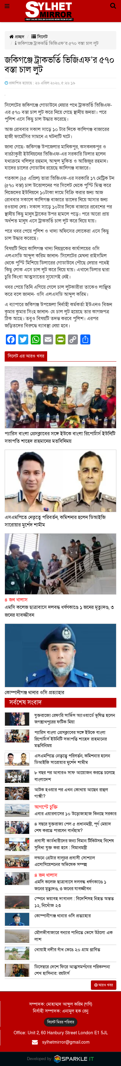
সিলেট (41, 37)
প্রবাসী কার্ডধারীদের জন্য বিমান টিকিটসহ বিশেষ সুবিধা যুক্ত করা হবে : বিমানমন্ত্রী (74, 844)
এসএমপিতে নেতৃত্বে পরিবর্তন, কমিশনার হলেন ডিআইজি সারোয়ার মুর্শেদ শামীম (72, 759)
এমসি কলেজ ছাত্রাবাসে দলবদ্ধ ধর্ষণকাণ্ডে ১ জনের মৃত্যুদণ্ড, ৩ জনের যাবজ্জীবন (59, 607)
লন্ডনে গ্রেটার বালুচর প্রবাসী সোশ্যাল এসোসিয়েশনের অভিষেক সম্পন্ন (64, 861)
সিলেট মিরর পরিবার (60, 1022)
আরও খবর (105, 985)
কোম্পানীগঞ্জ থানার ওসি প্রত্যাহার (34, 692)
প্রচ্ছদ (19, 37)
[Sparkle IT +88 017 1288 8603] (74, 1058)
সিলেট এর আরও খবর (26, 356)
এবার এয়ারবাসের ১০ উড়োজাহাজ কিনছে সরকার (75, 810)
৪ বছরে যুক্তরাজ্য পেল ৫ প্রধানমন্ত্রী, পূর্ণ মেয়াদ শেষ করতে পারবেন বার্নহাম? (72, 827)
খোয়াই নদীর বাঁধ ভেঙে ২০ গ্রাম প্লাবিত (67, 950)
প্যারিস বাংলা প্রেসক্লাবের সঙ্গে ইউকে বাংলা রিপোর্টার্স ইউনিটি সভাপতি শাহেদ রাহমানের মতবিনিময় (70, 739)
